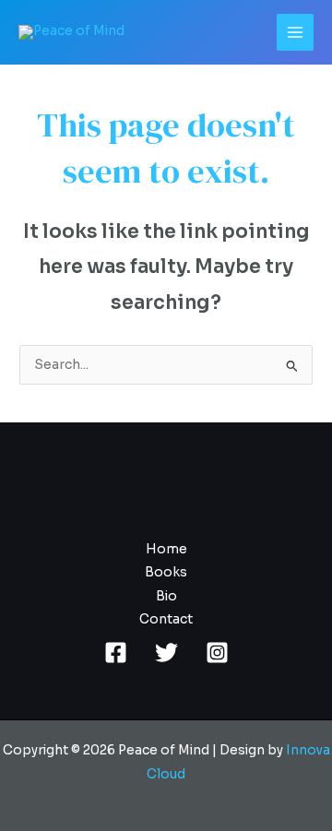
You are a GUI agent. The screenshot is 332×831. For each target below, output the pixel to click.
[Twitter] (166, 652)
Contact (166, 619)
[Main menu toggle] (295, 33)
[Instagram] (217, 652)
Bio (166, 596)
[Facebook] (115, 652)
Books (166, 572)
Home (166, 549)
